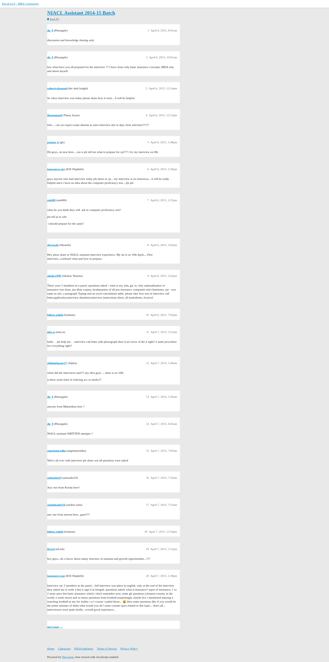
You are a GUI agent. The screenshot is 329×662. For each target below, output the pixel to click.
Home (50, 648)
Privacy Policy (129, 648)
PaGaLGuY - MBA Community (20, 3)
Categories (64, 648)
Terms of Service (107, 648)
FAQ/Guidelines (83, 648)
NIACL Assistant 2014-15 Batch (81, 13)
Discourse (68, 657)
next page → (55, 626)
